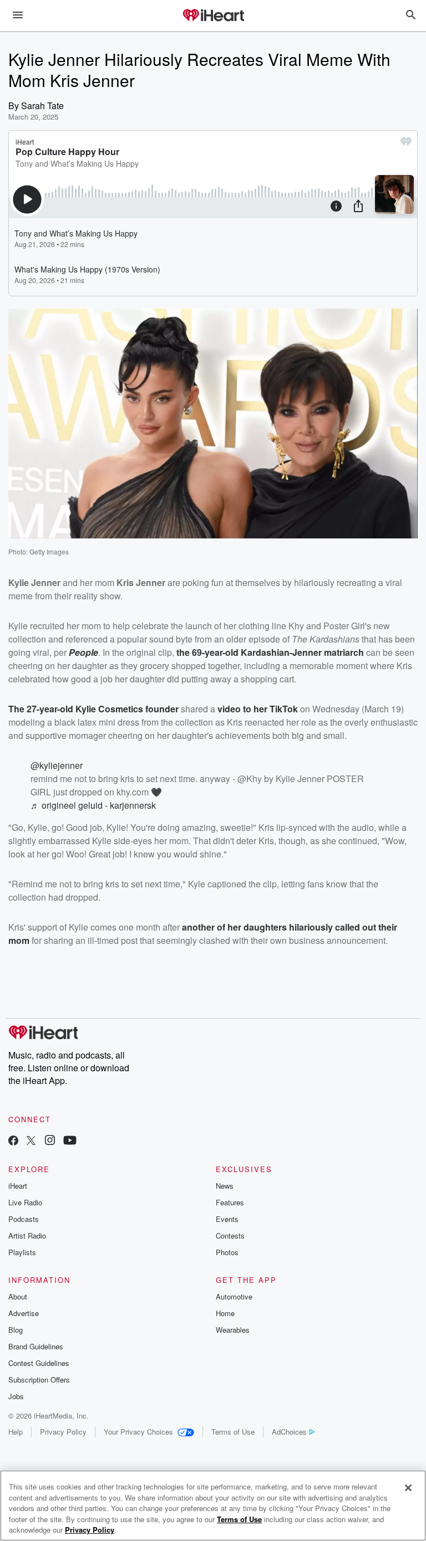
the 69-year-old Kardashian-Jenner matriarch (270, 652)
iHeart (17, 1185)
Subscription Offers (39, 1379)
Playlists (22, 1252)
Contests (230, 1235)
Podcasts (23, 1219)
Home (225, 1313)
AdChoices (289, 1431)
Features (230, 1202)
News (225, 1185)
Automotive (234, 1296)
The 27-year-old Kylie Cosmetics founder (93, 708)
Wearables (233, 1329)
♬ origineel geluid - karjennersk (93, 805)
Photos (227, 1252)
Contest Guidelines (38, 1363)
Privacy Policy (63, 1431)
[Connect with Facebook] (13, 1141)
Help (15, 1431)
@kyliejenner (57, 765)
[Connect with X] (31, 1141)
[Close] (408, 1488)
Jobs (16, 1396)
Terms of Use (233, 1431)
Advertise (23, 1313)
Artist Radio (27, 1235)
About (17, 1296)
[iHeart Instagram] (50, 1141)
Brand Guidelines (35, 1346)
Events (227, 1219)
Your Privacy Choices (138, 1431)
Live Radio (25, 1202)
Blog (15, 1329)
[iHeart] (213, 16)
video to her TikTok (257, 708)
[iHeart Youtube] (70, 1141)
